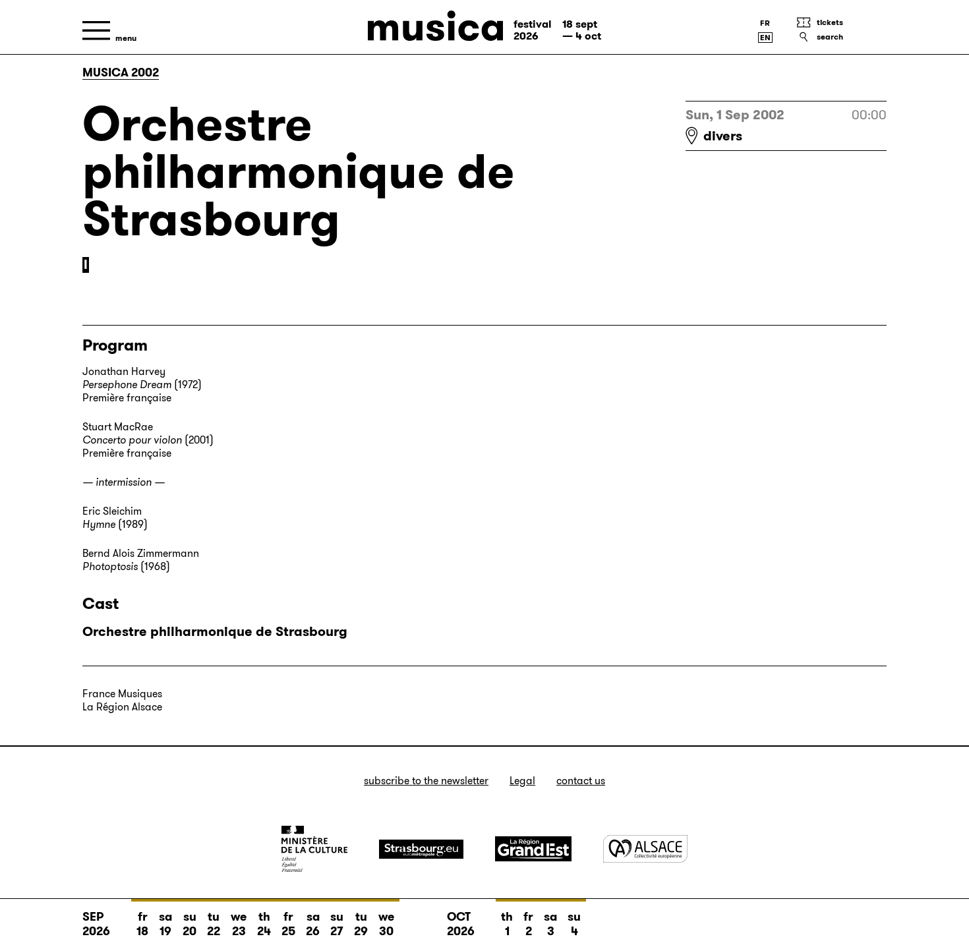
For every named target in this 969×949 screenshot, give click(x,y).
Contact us (580, 780)
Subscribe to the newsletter (426, 780)
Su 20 (189, 924)
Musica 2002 (120, 72)
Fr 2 (528, 924)
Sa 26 (313, 924)
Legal (522, 780)
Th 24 (264, 924)
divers (722, 136)
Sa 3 (550, 924)
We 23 (239, 924)
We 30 (386, 924)
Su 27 (336, 924)
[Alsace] (645, 848)
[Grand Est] (533, 848)
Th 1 (507, 924)
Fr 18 (142, 924)
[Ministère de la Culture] (314, 849)
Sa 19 (165, 924)
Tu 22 (213, 924)
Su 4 (574, 924)
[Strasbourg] (421, 849)
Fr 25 (288, 924)
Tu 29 (361, 924)
